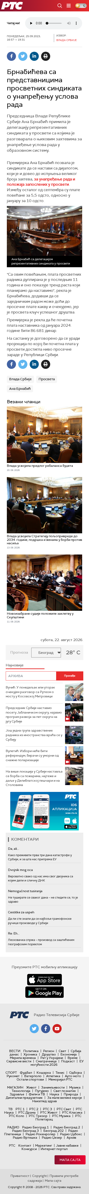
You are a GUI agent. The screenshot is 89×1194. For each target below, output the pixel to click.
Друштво (49, 1054)
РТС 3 (47, 1109)
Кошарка (44, 1073)
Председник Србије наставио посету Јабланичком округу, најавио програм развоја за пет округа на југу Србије (34, 714)
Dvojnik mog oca (20, 870)
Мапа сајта (70, 1160)
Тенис (60, 1073)
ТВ (10, 1109)
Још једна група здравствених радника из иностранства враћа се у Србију (34, 734)
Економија (68, 1054)
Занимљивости (53, 1087)
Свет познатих (64, 1091)
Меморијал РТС (60, 1079)
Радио (13, 1127)
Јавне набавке (67, 1145)
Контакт (24, 1145)
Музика (75, 1087)
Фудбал (26, 1073)
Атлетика (53, 1076)
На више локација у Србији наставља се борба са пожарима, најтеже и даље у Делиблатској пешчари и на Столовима (34, 778)
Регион (48, 1051)
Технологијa (21, 1091)
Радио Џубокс (71, 1134)
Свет (62, 1051)
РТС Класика (72, 1112)
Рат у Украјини (51, 1058)
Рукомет (13, 1076)
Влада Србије (20, 379)
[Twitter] (22, 56)
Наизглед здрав (44, 1101)
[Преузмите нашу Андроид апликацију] (44, 992)
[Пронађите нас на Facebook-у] (45, 1028)
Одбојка (75, 1073)
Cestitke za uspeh (21, 912)
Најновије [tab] (15, 665)
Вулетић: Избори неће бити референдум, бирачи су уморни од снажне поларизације (32, 755)
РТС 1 (20, 1109)
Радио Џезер (52, 1137)
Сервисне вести (18, 1061)
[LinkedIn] (34, 56)
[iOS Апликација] (44, 811)
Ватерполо (33, 1076)
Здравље (17, 1094)
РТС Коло (16, 1116)
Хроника (30, 1054)
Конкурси (29, 1149)
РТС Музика (61, 1116)
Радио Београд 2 (66, 1127)
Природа (71, 1094)
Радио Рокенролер (40, 1134)
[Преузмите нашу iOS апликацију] (44, 979)
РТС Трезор (38, 1116)
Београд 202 (53, 1131)
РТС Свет (64, 1109)
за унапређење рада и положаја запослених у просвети (41, 182)
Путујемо (42, 1091)
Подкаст (68, 1061)
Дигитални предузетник (24, 1098)
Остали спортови (30, 1079)
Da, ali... (13, 849)
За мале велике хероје (64, 1098)
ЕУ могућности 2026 (57, 1063)
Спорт (11, 1073)
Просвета (47, 379)
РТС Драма (27, 1112)
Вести (14, 1051)
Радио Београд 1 (35, 1127)
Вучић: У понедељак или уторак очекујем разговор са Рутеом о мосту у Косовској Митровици (30, 691)
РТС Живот (49, 1112)
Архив (71, 1137)
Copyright (39, 1176)
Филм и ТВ (37, 1094)
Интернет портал (54, 1149)
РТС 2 (33, 1109)
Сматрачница (46, 1061)
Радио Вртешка (25, 1137)
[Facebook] (11, 56)
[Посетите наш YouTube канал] (57, 1028)
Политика (31, 1051)
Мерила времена (23, 1058)
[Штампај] (45, 56)
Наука (54, 1094)
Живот (31, 1087)
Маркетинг (43, 1145)
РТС (12, 1145)
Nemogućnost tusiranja (25, 891)
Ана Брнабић (20, 388)
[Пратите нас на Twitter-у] (34, 1028)
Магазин (15, 1087)
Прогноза (19, 652)
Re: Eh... (13, 933)
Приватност (19, 1176)
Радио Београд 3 (25, 1131)
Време (73, 1058)
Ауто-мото (73, 1076)
